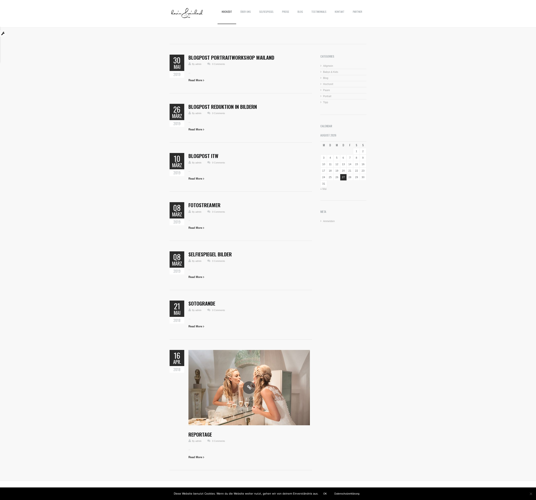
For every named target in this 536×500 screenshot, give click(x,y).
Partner (357, 11)
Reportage (200, 434)
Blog (300, 11)
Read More (195, 80)
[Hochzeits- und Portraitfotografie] (187, 14)
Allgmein (328, 65)
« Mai (323, 189)
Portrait (327, 96)
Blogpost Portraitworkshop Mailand (231, 57)
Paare (326, 90)
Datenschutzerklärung (346, 493)
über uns (245, 11)
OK (325, 493)
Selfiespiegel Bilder (210, 254)
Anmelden (329, 221)
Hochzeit (227, 11)
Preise (285, 11)
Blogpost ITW (203, 155)
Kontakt (339, 11)
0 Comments (218, 64)
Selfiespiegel (266, 11)
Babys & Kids (330, 72)
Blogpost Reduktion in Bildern (222, 106)
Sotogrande (201, 303)
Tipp (325, 102)
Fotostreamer (204, 205)
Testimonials (318, 11)
